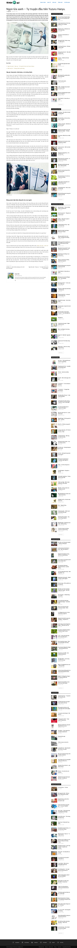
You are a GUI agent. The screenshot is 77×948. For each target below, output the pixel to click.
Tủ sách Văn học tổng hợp (57, 13)
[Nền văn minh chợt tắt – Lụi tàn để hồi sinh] (54, 414)
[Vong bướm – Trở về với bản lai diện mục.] (54, 385)
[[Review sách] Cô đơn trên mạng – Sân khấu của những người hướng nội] (53, 238)
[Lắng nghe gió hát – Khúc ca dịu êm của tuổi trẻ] (54, 189)
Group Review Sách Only (67, 946)
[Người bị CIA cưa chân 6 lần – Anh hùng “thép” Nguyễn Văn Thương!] (54, 800)
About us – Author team (49, 946)
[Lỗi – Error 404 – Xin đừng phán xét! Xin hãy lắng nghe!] (54, 911)
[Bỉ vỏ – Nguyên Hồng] (54, 507)
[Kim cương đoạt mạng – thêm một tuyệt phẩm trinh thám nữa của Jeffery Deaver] (54, 643)
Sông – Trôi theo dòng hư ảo (63, 464)
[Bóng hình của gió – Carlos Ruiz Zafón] (54, 302)
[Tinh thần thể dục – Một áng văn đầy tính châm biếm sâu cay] (54, 437)
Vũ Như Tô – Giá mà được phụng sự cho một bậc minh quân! (15, 267)
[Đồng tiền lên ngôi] (54, 738)
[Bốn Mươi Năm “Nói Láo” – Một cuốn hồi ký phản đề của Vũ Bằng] (54, 397)
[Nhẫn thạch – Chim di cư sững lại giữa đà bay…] (54, 348)
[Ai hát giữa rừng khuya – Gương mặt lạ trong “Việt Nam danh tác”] (54, 478)
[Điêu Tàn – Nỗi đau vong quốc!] (54, 426)
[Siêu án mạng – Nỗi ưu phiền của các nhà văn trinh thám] (54, 585)
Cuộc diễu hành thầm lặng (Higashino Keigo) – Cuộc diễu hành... (64, 601)
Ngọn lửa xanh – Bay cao (42, 245)
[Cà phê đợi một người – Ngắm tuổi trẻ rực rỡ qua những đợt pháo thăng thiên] (54, 325)
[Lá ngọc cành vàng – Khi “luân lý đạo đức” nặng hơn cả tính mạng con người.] (54, 431)
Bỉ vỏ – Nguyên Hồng (62, 505)
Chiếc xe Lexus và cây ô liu (63, 742)
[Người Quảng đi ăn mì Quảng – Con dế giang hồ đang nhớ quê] (54, 899)
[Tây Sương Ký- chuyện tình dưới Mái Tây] (54, 307)
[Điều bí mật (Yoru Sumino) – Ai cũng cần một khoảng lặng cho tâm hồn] (54, 160)
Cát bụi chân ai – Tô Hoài (63, 787)
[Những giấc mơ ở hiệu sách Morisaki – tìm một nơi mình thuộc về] (54, 882)
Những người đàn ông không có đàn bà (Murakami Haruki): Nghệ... (64, 243)
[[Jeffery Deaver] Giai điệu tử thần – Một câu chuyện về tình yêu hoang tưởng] (54, 550)
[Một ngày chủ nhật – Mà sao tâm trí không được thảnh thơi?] (54, 795)
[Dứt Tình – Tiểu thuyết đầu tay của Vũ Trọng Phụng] (54, 362)
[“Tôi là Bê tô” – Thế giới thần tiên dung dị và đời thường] (54, 391)
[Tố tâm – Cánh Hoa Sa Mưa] (54, 373)
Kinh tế (49, 2)
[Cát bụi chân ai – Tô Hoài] (54, 789)
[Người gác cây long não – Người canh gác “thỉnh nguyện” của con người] (54, 579)
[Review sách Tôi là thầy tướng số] (54, 342)
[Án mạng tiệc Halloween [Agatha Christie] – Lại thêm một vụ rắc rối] (54, 567)
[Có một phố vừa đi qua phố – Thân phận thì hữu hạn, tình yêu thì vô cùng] (54, 859)
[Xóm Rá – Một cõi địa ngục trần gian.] (54, 379)
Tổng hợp (60, 2)
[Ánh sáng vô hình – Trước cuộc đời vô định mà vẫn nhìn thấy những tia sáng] (54, 284)
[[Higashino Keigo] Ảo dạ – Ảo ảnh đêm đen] (54, 154)
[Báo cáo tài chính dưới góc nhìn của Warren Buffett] (54, 755)
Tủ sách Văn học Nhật (56, 109)
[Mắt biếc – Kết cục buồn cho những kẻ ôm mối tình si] (54, 489)
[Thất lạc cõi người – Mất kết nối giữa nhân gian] (54, 125)
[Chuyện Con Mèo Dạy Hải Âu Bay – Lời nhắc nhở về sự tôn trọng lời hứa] (54, 290)
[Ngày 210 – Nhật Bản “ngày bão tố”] (54, 336)
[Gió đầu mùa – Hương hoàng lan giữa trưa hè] (54, 449)
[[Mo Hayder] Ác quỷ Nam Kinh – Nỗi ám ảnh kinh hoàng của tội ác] (54, 77)
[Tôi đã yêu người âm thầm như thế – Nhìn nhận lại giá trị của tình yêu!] (54, 894)
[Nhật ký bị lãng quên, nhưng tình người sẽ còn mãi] (54, 195)
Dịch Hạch (60, 69)
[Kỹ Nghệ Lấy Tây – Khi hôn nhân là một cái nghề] (54, 501)
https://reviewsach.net (18, 275)
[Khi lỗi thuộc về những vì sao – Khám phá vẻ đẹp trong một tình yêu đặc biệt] (54, 255)
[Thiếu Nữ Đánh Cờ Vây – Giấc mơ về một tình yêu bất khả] (54, 226)
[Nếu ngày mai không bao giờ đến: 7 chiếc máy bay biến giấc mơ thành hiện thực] (54, 166)
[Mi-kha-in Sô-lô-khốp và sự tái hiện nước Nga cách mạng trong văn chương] (54, 841)
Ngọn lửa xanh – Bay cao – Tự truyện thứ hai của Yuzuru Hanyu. (21, 66)
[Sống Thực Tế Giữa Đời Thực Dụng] (54, 824)
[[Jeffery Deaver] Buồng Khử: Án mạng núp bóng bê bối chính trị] (54, 672)
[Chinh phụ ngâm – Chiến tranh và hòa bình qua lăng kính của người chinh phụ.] (54, 512)
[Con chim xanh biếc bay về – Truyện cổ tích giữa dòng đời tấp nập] (54, 408)
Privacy (55, 946)
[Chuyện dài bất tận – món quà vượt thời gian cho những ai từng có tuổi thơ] (54, 296)
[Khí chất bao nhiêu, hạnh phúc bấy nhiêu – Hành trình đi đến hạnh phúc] (54, 923)
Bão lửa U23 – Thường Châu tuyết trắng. (16, 68)
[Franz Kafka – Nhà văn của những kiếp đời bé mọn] (54, 865)
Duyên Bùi (9, 11)
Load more (60, 104)
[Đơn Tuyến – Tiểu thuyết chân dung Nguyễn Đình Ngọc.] (54, 812)
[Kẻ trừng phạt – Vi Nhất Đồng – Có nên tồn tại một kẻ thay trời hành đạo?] (54, 596)
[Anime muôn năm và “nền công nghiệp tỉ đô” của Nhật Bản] (54, 25)
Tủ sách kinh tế (55, 692)
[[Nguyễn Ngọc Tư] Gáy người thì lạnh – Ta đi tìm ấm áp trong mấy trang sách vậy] (54, 420)
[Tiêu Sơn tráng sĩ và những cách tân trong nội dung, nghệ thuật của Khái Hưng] (54, 530)
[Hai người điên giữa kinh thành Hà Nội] (54, 65)
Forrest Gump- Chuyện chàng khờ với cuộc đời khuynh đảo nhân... (64, 18)
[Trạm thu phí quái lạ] (54, 82)
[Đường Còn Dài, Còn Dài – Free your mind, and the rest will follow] (54, 443)
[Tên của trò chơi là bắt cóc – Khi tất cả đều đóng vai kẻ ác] (54, 36)
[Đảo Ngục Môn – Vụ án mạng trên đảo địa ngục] (54, 660)
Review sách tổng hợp (56, 784)
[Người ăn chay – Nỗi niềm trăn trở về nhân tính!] (54, 30)
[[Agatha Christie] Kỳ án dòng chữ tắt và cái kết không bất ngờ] (52, 555)
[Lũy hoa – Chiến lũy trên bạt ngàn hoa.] (54, 59)
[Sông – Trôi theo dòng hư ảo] (54, 466)
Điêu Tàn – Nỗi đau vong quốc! (64, 424)
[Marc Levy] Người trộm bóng (63, 329)
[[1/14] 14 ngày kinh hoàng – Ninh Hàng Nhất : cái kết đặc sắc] (53, 573)
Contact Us (59, 946)
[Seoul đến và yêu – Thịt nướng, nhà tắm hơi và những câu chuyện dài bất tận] (54, 818)
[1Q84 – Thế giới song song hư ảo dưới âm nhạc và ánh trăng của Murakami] (54, 88)
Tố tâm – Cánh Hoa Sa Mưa (63, 372)
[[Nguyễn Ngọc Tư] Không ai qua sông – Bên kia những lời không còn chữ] (54, 524)
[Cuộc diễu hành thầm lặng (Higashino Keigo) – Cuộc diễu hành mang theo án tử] (54, 602)
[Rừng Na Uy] (54, 319)
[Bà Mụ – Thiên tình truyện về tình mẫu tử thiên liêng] (54, 220)
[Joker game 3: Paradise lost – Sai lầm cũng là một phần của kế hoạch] (54, 183)
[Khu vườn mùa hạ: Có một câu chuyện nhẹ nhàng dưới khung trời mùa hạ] (54, 177)
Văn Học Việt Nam (55, 357)
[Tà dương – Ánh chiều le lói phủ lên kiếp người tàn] (54, 114)
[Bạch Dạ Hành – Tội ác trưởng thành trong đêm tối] (54, 209)
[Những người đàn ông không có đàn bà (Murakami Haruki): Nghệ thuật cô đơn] (54, 243)
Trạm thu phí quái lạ (62, 81)
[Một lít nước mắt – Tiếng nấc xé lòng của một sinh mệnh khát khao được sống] (54, 214)
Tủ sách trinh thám (55, 539)
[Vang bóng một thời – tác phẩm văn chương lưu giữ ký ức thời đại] (54, 368)
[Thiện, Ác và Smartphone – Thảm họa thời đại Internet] (54, 888)
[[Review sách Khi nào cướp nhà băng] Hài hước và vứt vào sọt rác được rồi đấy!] (52, 726)
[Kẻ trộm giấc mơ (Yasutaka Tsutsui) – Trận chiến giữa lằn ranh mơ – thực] (54, 313)
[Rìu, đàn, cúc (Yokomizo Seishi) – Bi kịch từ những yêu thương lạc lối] (54, 544)
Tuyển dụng (67, 2)
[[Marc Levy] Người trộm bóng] (54, 331)
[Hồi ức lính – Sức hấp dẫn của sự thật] (54, 853)
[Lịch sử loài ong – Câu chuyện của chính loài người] (54, 928)
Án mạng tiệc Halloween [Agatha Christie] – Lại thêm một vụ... (63, 566)
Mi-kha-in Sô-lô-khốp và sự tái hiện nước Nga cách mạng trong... (64, 840)
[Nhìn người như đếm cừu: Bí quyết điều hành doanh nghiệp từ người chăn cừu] (54, 709)
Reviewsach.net (41, 946)
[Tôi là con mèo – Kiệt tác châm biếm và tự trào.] (54, 148)
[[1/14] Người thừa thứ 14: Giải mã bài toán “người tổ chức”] (52, 614)
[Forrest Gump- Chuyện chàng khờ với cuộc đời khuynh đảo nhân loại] (54, 18)
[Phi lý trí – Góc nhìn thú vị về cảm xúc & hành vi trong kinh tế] (54, 773)
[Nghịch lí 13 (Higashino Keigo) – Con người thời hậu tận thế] (54, 678)
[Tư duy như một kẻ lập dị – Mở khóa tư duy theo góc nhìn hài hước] (54, 715)
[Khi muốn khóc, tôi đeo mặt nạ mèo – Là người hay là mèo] (54, 119)
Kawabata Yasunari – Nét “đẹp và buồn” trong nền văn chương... (64, 847)
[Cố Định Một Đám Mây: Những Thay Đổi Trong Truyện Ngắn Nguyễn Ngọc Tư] (54, 402)
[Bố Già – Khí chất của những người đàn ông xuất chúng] (54, 261)
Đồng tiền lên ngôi (61, 736)
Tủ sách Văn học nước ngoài (57, 204)
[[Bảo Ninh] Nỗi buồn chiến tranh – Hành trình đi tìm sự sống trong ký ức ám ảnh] (54, 495)
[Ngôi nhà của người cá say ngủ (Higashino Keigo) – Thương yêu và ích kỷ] (54, 131)
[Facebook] (16, 280)
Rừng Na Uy (60, 317)
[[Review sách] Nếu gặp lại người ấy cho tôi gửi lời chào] (54, 94)
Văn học (54, 2)
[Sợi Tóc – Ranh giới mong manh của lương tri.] (54, 455)
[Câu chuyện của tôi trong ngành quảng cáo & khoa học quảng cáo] (54, 761)
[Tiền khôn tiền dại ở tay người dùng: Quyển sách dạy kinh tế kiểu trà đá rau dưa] (54, 703)
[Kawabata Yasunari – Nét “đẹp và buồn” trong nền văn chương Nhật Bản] (54, 847)
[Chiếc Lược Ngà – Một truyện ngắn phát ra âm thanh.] (54, 484)
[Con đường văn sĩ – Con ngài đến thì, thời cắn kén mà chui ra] (54, 871)
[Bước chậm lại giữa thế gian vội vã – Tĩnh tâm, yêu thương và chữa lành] (54, 905)
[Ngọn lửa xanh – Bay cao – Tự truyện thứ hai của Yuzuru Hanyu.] (54, 835)
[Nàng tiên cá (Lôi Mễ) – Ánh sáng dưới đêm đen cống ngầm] (54, 654)
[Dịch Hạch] (54, 71)
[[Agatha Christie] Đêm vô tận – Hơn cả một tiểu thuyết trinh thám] (54, 683)
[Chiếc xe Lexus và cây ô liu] (54, 744)
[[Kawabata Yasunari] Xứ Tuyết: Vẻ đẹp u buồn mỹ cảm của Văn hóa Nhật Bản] (54, 250)
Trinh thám (43, 2)
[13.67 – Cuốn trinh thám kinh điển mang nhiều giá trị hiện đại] (54, 637)
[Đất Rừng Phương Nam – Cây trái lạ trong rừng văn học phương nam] (54, 518)
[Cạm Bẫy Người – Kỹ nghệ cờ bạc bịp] (54, 472)
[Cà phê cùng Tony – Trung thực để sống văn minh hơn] (54, 697)
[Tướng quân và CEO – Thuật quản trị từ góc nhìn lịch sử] (54, 720)
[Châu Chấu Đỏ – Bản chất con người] (54, 100)
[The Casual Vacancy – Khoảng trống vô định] (54, 48)
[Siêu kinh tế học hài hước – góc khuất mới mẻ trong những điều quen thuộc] (54, 767)
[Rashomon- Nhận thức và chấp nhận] (54, 137)
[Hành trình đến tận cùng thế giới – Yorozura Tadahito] (54, 806)
